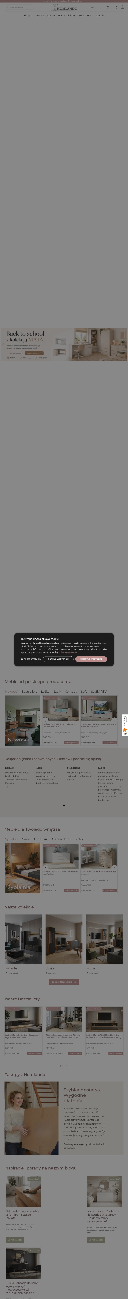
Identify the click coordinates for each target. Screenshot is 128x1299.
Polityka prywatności (68, 652)
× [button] (110, 636)
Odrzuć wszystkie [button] (58, 659)
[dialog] (64, 649)
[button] (31, 659)
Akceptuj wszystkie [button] (91, 659)
